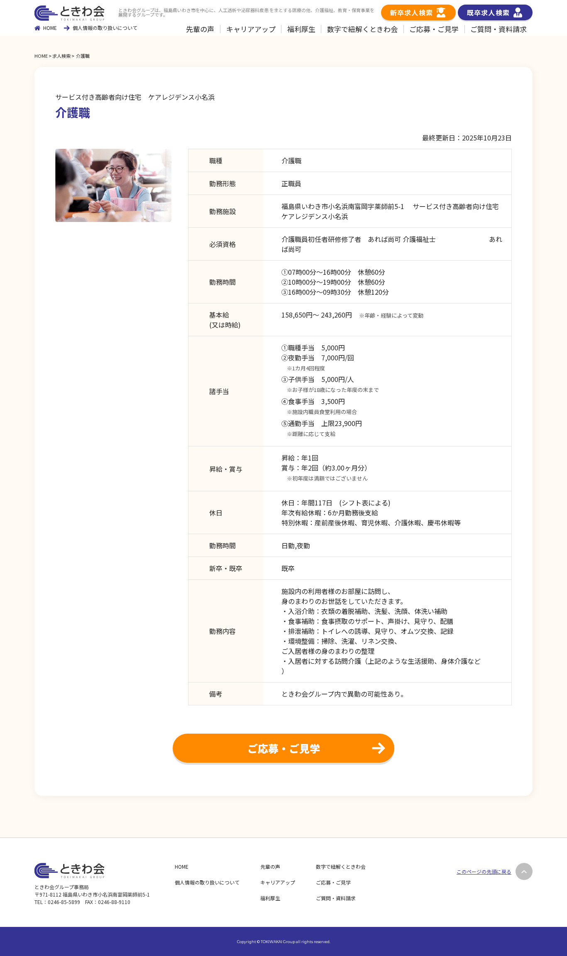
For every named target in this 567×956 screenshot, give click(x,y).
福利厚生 (301, 29)
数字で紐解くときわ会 (362, 29)
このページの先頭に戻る (484, 871)
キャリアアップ (251, 29)
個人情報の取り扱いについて (105, 28)
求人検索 (61, 55)
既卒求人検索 (488, 12)
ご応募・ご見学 (434, 29)
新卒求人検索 (411, 12)
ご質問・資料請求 (498, 29)
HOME (50, 27)
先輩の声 (200, 29)
